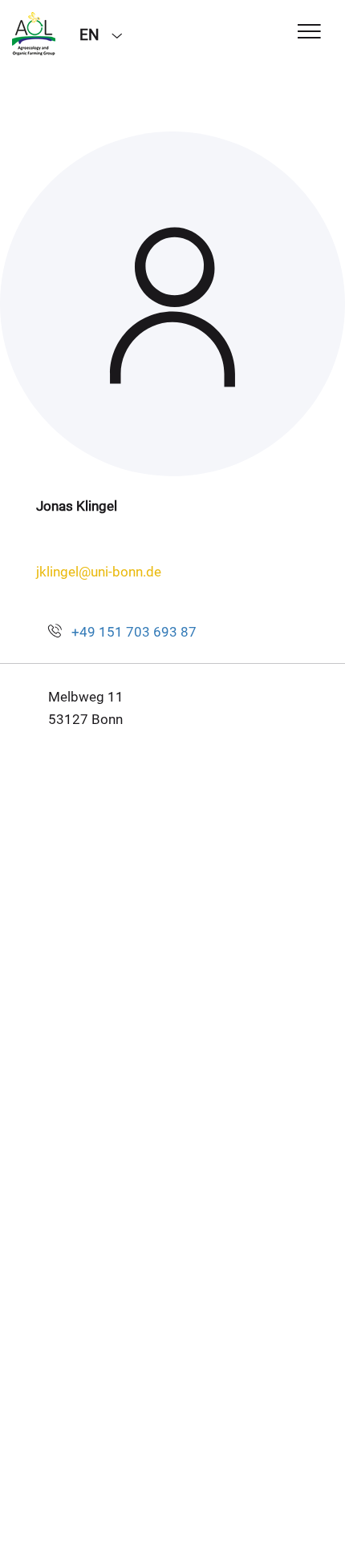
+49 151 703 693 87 (134, 632)
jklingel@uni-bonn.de (98, 572)
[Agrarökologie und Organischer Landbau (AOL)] (33, 33)
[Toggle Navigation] (309, 32)
